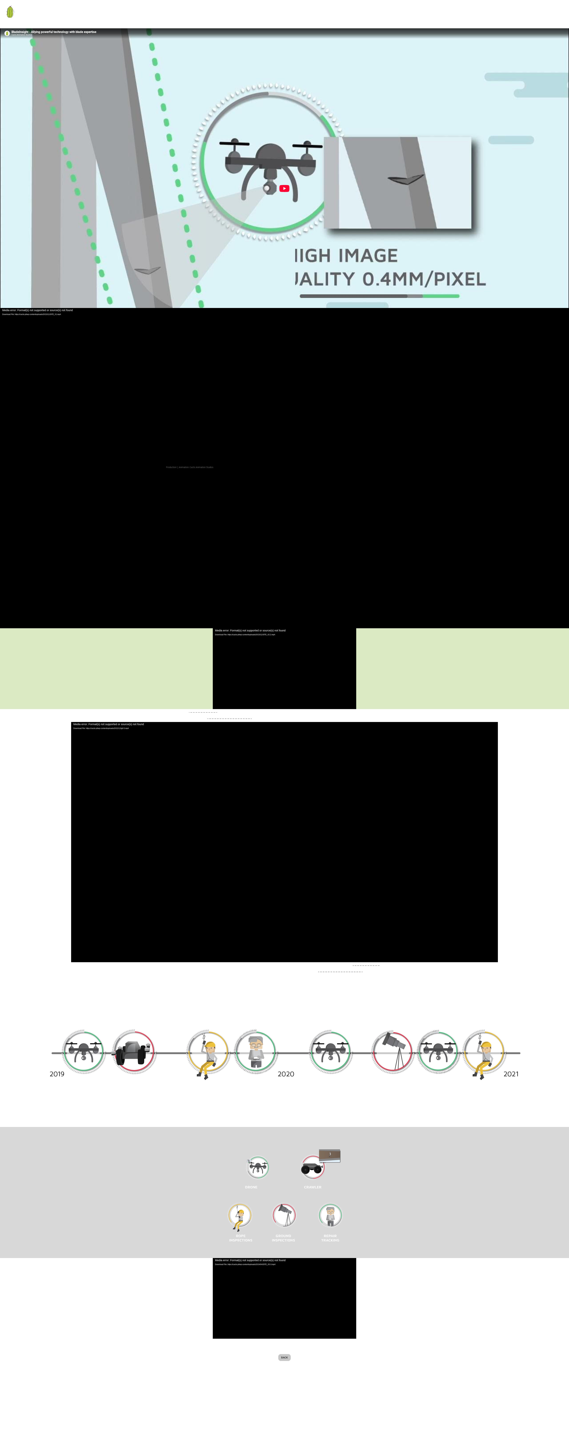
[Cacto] (10, 11)
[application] (284, 668)
